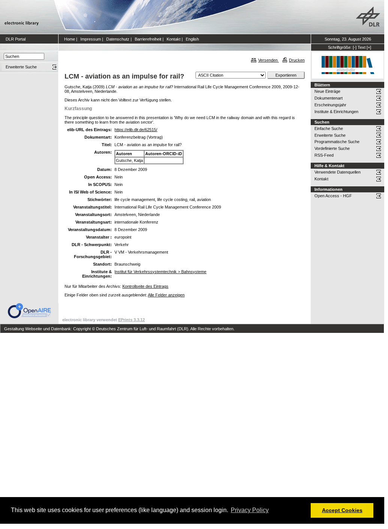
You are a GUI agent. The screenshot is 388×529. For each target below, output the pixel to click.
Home (69, 39)
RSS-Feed (324, 155)
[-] (354, 47)
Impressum (90, 39)
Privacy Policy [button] (250, 510)
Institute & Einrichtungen (336, 111)
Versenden (268, 60)
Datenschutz (117, 39)
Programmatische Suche (336, 141)
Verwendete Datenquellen (337, 172)
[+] (369, 47)
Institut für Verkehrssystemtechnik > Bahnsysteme (160, 271)
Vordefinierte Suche (332, 148)
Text (361, 47)
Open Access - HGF (333, 195)
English (192, 39)
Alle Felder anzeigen (166, 295)
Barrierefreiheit (148, 39)
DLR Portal (16, 39)
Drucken (297, 60)
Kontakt (173, 39)
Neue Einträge (327, 91)
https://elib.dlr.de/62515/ (135, 129)
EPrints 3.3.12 (131, 319)
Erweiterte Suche (330, 135)
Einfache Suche (328, 128)
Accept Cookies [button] (342, 510)
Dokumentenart (328, 98)
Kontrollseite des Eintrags (145, 286)
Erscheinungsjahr (330, 105)
